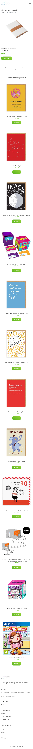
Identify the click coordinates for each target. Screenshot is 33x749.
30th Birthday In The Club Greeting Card (16, 510)
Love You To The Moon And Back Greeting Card (16, 215)
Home (2, 12)
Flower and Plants (6, 716)
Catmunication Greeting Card (16, 412)
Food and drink (5, 719)
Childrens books (5, 710)
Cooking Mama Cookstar (16, 658)
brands (3, 707)
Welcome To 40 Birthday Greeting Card (17, 313)
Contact (3, 732)
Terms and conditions (7, 735)
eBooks (3, 713)
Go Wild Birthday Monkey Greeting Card (16, 362)
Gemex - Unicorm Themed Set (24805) (16, 608)
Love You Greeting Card (16, 166)
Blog (2, 729)
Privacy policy (5, 738)
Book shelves (4, 705)
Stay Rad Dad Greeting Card (16, 461)
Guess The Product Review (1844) (16, 264)
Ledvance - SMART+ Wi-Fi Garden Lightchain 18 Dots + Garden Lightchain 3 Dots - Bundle (16, 560)
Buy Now (6, 58)
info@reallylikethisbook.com (8, 696)
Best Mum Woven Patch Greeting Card (16, 116)
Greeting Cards (12, 48)
